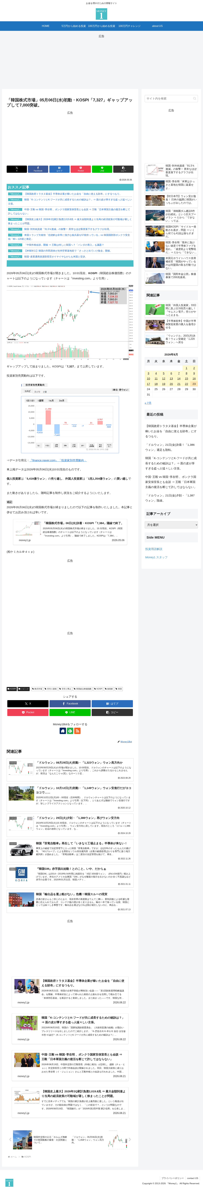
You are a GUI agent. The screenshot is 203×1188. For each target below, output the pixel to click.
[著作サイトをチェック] (63, 731)
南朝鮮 (110, 689)
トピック (25, 689)
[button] (123, 169)
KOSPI (13, 689)
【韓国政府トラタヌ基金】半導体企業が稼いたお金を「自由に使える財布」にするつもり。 (171, 431)
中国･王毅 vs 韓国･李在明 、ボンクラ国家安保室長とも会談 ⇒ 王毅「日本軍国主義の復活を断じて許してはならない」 (171, 482)
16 (194, 378)
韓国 (120, 689)
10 (148, 378)
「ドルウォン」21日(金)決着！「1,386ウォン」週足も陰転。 (170, 447)
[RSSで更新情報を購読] (77, 731)
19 (163, 384)
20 (171, 384)
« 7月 (148, 403)
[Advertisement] (101, 61)
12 (163, 378)
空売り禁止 (66, 689)
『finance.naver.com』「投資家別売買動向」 (58, 460)
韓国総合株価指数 (84, 689)
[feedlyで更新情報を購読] (70, 731)
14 (178, 378)
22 (186, 384)
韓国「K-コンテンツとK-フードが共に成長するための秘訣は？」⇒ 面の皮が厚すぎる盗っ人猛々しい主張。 (171, 463)
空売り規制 (52, 689)
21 (178, 384)
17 (148, 384)
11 (156, 378)
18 (156, 384)
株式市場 (38, 689)
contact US (192, 1178)
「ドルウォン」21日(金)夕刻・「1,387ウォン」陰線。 (170, 498)
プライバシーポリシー (173, 1178)
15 (186, 378)
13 (171, 378)
